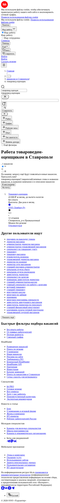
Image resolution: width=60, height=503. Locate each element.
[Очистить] (5, 96)
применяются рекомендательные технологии (24, 473)
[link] (6, 50)
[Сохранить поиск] (4, 104)
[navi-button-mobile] (4, 65)
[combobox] (14, 90)
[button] (4, 56)
